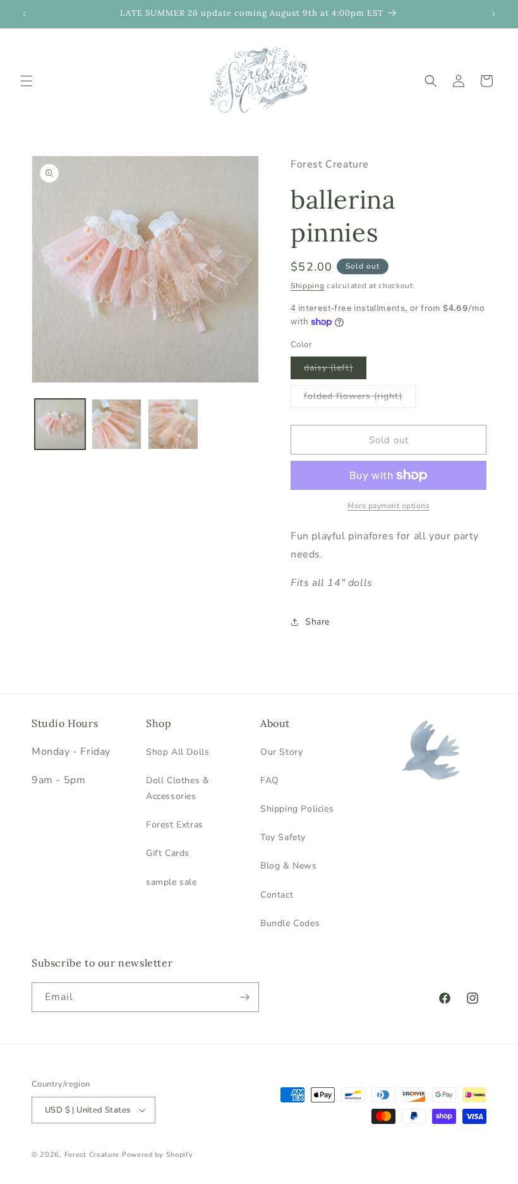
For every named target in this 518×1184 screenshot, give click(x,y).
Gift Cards (168, 853)
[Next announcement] (493, 14)
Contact (276, 895)
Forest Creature (92, 1154)
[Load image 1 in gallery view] (60, 424)
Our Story (281, 752)
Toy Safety (283, 837)
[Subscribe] (244, 997)
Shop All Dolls (177, 752)
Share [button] (317, 622)
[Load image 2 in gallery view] (117, 424)
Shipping (308, 286)
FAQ (269, 780)
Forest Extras (174, 825)
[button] (26, 81)
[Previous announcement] (25, 14)
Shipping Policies (297, 809)
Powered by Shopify (157, 1154)
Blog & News (288, 866)
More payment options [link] (388, 506)
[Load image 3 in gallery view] (173, 424)
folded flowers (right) (360, 398)
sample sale (171, 882)
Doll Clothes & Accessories (177, 788)
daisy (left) (335, 370)
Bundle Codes (290, 923)
